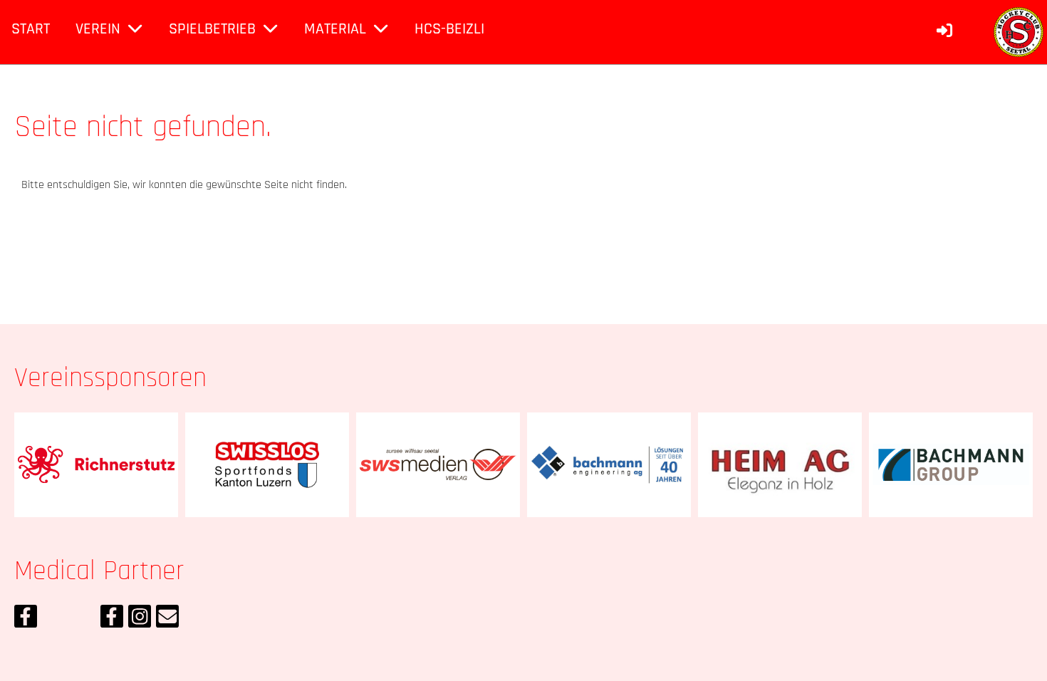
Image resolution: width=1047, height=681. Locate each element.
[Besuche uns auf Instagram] (139, 620)
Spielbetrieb (212, 29)
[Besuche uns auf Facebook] (25, 620)
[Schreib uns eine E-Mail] (167, 620)
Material (335, 29)
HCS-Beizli (449, 29)
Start (30, 29)
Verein (97, 29)
